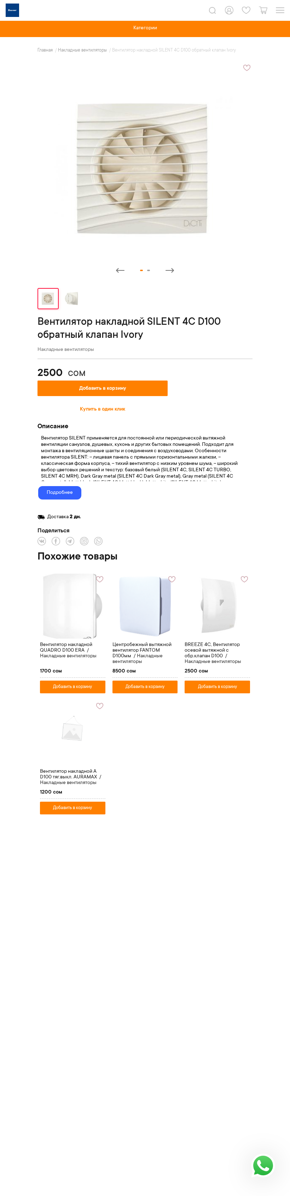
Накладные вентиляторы (83, 50)
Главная (45, 50)
